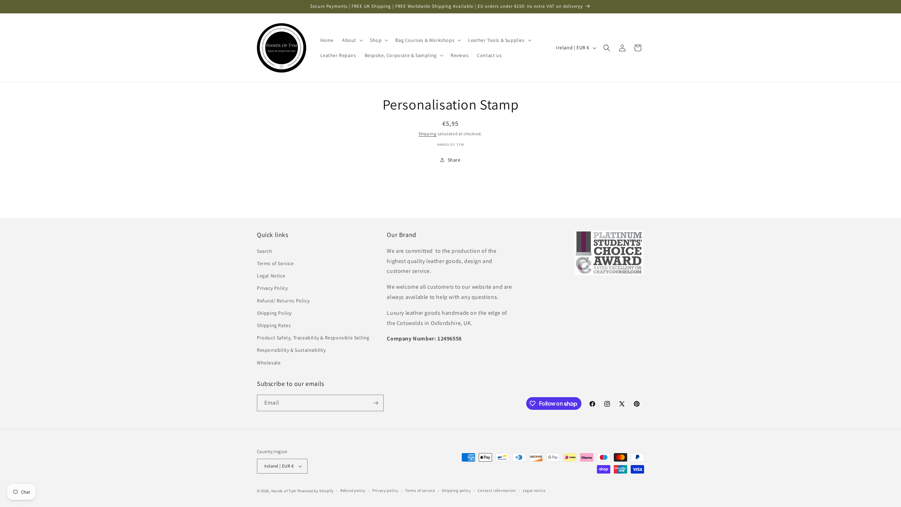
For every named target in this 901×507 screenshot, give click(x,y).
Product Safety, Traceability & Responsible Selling (313, 337)
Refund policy (352, 490)
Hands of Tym (283, 490)
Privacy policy (385, 490)
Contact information (497, 490)
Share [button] (454, 160)
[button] (352, 40)
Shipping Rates (274, 325)
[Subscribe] (375, 403)
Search (264, 251)
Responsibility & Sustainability (291, 350)
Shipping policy (456, 490)
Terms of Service (275, 263)
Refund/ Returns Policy (283, 301)
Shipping (427, 133)
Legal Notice (271, 276)
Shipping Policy (274, 313)
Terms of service (420, 490)
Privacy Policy (272, 288)
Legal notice (534, 490)
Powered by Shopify (315, 490)
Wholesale (269, 362)
